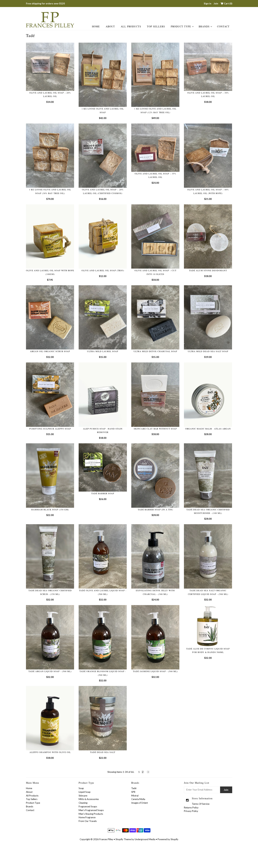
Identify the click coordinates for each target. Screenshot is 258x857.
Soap (81, 788)
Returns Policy (191, 807)
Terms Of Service (200, 803)
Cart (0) (228, 3)
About (110, 26)
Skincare (83, 795)
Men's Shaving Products (91, 813)
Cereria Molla (138, 799)
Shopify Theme (123, 839)
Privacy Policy (191, 811)
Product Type (181, 26)
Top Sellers (156, 26)
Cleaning (83, 802)
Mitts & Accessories (89, 799)
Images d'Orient (139, 802)
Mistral (134, 795)
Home (96, 26)
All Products (131, 26)
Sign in (207, 3)
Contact (223, 26)
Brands (204, 26)
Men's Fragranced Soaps (91, 810)
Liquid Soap (85, 792)
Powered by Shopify (168, 839)
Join (216, 3)
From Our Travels (88, 821)
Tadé (133, 788)
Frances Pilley (106, 839)
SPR (133, 792)
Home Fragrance (87, 817)
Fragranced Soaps (88, 806)
